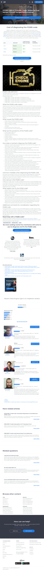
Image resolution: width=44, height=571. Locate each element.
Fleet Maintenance (6, 546)
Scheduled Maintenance (7, 554)
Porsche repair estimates (27, 511)
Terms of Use (18, 549)
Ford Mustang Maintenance (8, 513)
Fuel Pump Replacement (27, 504)
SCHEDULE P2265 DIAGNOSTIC (22, 17)
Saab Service (5, 499)
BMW (5, 51)
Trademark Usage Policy (21, 547)
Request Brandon (34, 326)
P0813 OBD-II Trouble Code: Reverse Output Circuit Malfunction (18, 433)
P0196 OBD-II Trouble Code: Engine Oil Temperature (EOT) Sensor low (20, 269)
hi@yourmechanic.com (26, 527)
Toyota (5, 48)
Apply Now (10, 288)
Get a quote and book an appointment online (27, 219)
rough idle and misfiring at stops (11, 455)
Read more (36, 419)
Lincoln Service (5, 498)
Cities (4, 549)
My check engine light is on (10, 467)
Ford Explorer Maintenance (8, 511)
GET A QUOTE (39, 2)
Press (4, 544)
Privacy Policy (19, 546)
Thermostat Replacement (27, 498)
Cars (3, 551)
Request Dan (35, 362)
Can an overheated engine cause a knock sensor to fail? (16, 479)
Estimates (5, 552)
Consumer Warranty (20, 542)
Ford (5, 45)
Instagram (32, 553)
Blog (4, 557)
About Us (4, 542)
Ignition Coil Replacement (28, 502)
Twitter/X (31, 552)
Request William (35, 343)
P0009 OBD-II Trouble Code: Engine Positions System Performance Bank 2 (21, 266)
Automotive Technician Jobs (35, 542)
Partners (4, 556)
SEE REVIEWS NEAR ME (22, 321)
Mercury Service (6, 504)
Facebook (31, 548)
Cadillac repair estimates (27, 507)
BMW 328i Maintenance (7, 507)
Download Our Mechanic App (35, 544)
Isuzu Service (5, 502)
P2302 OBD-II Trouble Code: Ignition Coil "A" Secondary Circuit (18, 276)
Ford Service (5, 501)
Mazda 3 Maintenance (7, 510)
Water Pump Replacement (28, 501)
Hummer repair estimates (28, 513)
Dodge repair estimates (27, 510)
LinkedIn (31, 550)
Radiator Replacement (27, 499)
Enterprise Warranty (20, 544)
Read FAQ (15, 531)
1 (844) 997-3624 (16, 527)
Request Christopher (34, 379)
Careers (4, 547)
